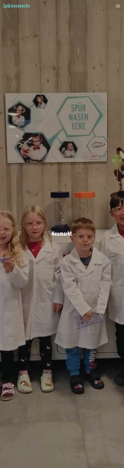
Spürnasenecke (16, 6)
